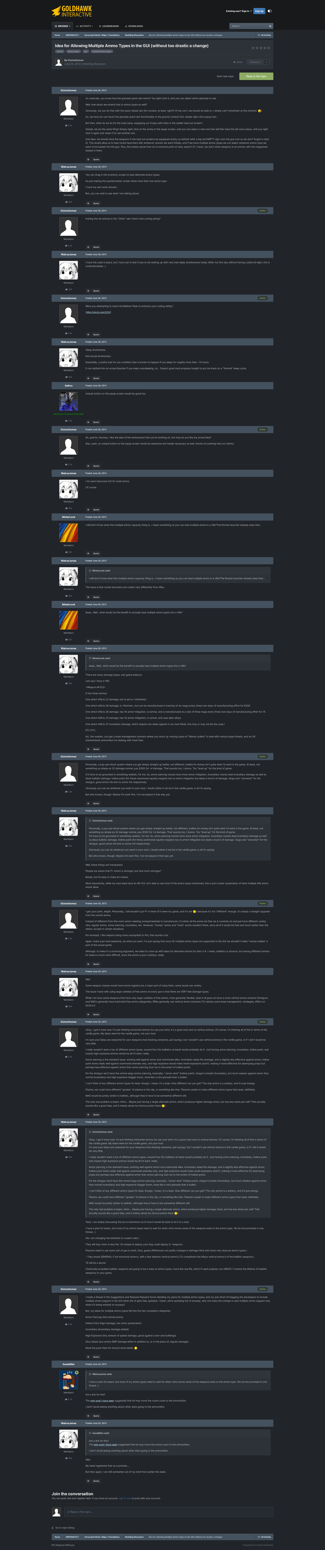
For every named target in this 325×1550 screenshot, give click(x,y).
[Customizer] (269, 11)
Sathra (68, 385)
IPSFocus (69, 1545)
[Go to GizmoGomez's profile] (58, 62)
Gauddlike (68, 1364)
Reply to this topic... (81, 1511)
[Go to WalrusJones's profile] (68, 182)
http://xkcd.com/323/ (98, 312)
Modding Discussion (94, 63)
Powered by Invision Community (258, 1545)
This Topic (258, 26)
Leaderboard (110, 26)
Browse (63, 26)
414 (70, 202)
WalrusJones (68, 166)
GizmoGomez (76, 60)
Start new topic (225, 76)
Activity (85, 26)
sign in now (125, 1498)
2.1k (69, 125)
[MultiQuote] (88, 159)
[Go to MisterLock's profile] (68, 532)
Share (239, 62)
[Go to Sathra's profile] (68, 401)
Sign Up (259, 11)
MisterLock (68, 516)
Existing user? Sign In (238, 11)
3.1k (69, 420)
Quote (96, 159)
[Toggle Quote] (90, 570)
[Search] (270, 26)
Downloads (135, 26)
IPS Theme (57, 1545)
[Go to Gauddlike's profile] (68, 1380)
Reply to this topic (256, 76)
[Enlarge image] (259, 110)
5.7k (69, 1399)
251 (70, 552)
